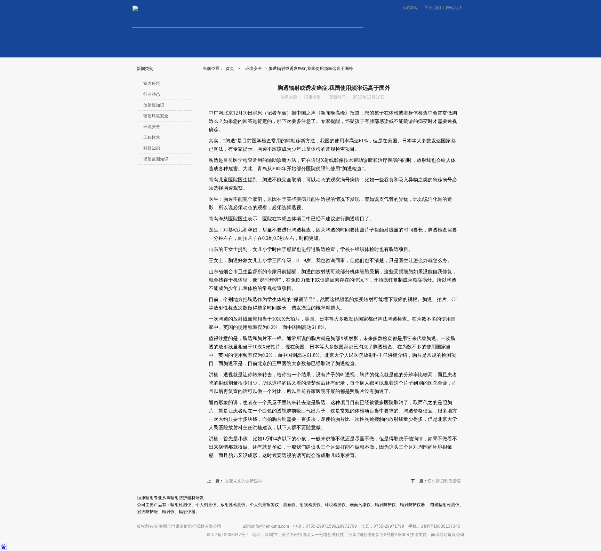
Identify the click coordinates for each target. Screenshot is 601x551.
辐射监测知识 (155, 159)
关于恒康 (275, 40)
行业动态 (151, 94)
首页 (230, 68)
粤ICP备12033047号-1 (227, 534)
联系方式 (325, 40)
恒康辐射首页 (152, 40)
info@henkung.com (270, 526)
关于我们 (432, 7)
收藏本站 (410, 7)
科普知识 (151, 148)
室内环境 (151, 83)
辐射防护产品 (444, 39)
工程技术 (151, 137)
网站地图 (454, 7)
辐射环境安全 (155, 115)
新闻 (230, 40)
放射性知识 (153, 105)
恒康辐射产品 (191, 40)
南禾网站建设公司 (447, 534)
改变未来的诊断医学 (243, 481)
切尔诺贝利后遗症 (444, 481)
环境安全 (253, 68)
